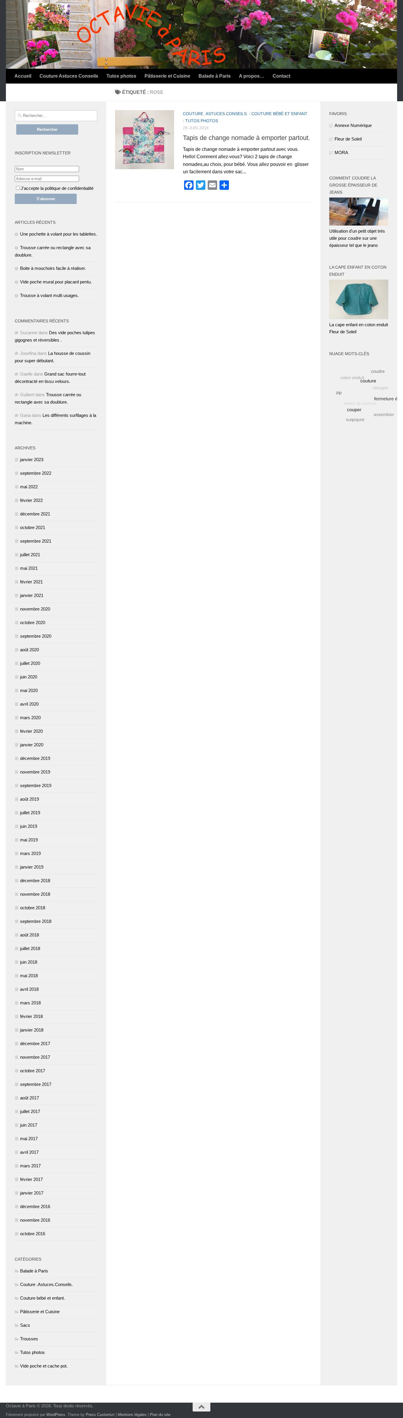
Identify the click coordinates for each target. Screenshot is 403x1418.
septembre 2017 (35, 1084)
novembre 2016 (35, 1220)
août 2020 (29, 649)
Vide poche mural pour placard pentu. (56, 281)
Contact (281, 76)
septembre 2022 (35, 473)
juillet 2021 (30, 554)
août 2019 (29, 799)
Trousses (29, 1338)
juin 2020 (28, 676)
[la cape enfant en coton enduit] (358, 317)
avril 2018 (29, 989)
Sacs (25, 1325)
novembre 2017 (35, 1057)
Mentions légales (132, 1414)
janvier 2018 (31, 1029)
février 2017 (31, 1179)
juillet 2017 (30, 1111)
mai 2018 (29, 975)
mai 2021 (29, 568)
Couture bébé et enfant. (279, 113)
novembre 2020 (35, 608)
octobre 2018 (32, 907)
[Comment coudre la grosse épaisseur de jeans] (358, 223)
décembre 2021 (35, 513)
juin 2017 (28, 1124)
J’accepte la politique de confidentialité (57, 188)
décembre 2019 (35, 758)
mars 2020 (30, 717)
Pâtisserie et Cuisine (167, 76)
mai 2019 (29, 839)
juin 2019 (28, 826)
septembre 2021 (35, 541)
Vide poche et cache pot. (44, 1365)
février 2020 (31, 731)
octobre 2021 (32, 527)
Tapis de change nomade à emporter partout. (246, 137)
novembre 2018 (35, 894)
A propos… (251, 76)
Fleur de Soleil (348, 138)
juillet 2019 (30, 812)
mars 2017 (30, 1165)
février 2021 (31, 581)
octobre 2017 (32, 1070)
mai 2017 (29, 1138)
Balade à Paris (215, 76)
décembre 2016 (35, 1206)
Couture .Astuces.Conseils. (215, 113)
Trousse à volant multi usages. (49, 295)
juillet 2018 (30, 948)
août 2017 (29, 1097)
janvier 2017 (31, 1192)
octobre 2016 (32, 1233)
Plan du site (160, 1414)
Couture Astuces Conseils (69, 76)
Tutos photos (121, 76)
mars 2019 (30, 853)
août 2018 (29, 934)
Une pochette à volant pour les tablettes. (58, 233)
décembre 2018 (35, 880)
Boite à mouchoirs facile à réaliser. (53, 268)
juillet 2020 (30, 663)
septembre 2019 (35, 785)
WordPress (55, 1414)
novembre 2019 (35, 771)
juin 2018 (28, 962)
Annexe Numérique (353, 125)
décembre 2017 (35, 1043)
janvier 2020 (31, 744)
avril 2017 (29, 1152)
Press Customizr (100, 1414)
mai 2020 (29, 690)
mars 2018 (30, 1002)
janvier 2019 (31, 866)
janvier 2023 (31, 459)
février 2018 (31, 1016)
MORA (341, 152)
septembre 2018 (35, 921)
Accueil (22, 76)
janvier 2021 (31, 595)
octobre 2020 (32, 622)
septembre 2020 (35, 636)
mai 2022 (29, 486)
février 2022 (31, 500)
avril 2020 (29, 703)
